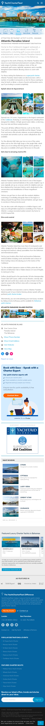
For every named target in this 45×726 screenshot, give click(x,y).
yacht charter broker (14, 294)
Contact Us (5, 630)
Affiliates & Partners (30, 630)
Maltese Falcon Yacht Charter (12, 669)
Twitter (2, 353)
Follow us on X (7, 625)
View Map (8, 349)
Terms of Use (25, 718)
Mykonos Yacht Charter (10, 655)
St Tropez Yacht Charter (10, 641)
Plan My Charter (8, 611)
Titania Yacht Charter (10, 682)
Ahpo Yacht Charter (9, 686)
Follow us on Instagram (12, 625)
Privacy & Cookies (37, 718)
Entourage (27, 549)
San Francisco (25, 616)
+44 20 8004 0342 (9, 620)
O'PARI (23, 465)
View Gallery (23, 313)
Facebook (7, 353)
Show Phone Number (12, 337)
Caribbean (8, 120)
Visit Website (9, 345)
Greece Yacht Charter (10, 651)
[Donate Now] (22, 440)
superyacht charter (33, 76)
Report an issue (7, 359)
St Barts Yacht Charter (10, 648)
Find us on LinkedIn (16, 625)
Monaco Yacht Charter (10, 644)
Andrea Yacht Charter (10, 679)
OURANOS (24, 508)
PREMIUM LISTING (8, 539)
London (4, 616)
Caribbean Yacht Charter (11, 658)
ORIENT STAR (25, 497)
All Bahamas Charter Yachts (11, 569)
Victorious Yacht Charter (11, 676)
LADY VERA (25, 487)
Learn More (30, 723)
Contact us (23, 611)
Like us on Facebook (3, 625)
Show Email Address (11, 341)
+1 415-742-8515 (27, 620)
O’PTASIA (24, 476)
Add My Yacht (16, 630)
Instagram (11, 353)
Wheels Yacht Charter (10, 672)
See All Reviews (9, 520)
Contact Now (13, 395)
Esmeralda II (8, 549)
